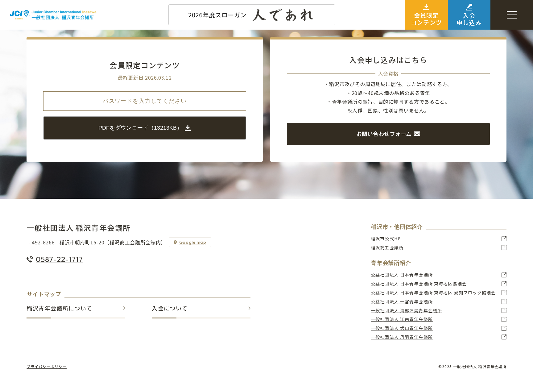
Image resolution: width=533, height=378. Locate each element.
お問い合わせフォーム (383, 134)
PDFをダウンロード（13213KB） (140, 128)
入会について (170, 308)
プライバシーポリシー (47, 366)
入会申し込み (469, 19)
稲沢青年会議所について (59, 308)
